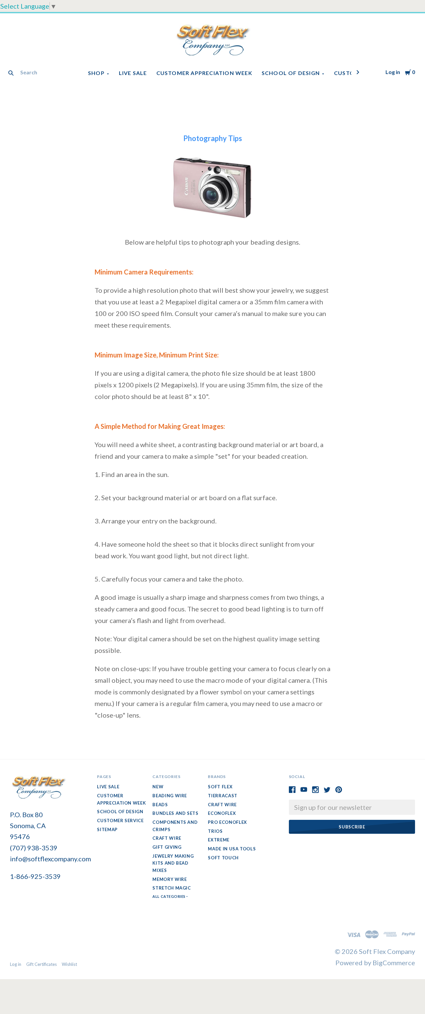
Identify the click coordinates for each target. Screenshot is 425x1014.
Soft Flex (220, 786)
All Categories (169, 896)
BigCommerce (394, 963)
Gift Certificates (41, 964)
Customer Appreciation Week (204, 73)
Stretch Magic (171, 888)
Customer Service (120, 820)
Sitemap (107, 829)
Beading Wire (169, 795)
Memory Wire (169, 879)
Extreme (218, 839)
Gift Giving (166, 847)
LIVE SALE (133, 73)
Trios (215, 831)
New (157, 786)
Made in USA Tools (232, 848)
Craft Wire (166, 838)
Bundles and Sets (175, 813)
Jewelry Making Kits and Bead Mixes (173, 863)
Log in (392, 72)
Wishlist (69, 964)
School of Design (291, 73)
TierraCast (222, 795)
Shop (96, 73)
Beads (160, 804)
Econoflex (222, 813)
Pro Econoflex (227, 822)
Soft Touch (223, 857)
